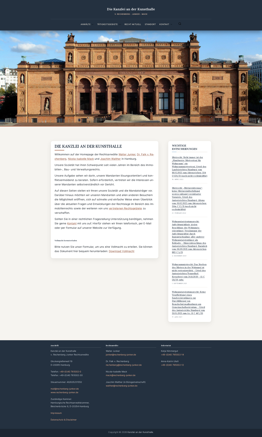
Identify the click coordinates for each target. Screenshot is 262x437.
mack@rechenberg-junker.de (120, 375)
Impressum (56, 413)
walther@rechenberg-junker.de (121, 385)
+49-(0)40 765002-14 (172, 354)
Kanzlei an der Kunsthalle (140, 432)
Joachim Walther (110, 158)
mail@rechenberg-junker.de (65, 388)
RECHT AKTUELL (132, 24)
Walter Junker (127, 154)
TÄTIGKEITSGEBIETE (107, 24)
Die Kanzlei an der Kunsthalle (131, 9)
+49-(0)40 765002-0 (70, 371)
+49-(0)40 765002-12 (172, 365)
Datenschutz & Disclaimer (64, 419)
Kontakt (72, 223)
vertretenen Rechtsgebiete (125, 208)
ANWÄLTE (86, 24)
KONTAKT (164, 24)
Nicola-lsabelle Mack (81, 158)
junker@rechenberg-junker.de (121, 354)
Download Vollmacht (121, 251)
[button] (92, 24)
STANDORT (150, 24)
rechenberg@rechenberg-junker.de (124, 365)
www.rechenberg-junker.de (64, 392)
